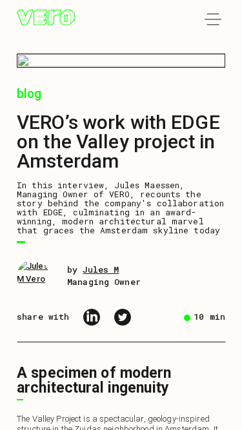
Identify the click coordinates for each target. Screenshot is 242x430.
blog (29, 93)
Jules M (101, 269)
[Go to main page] (46, 19)
